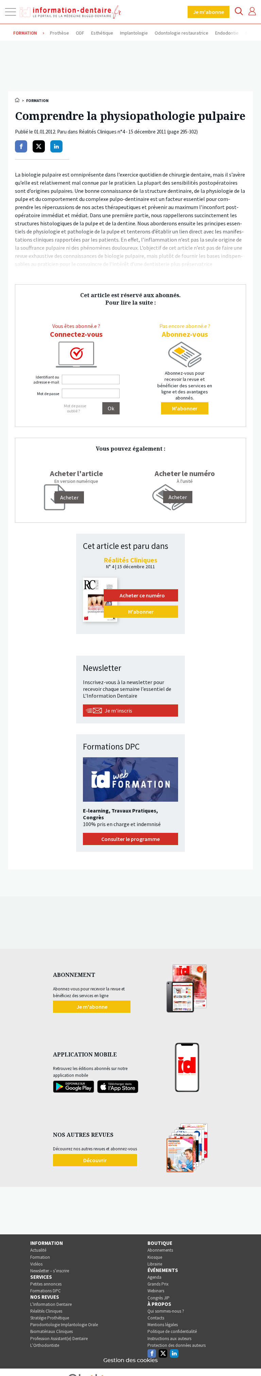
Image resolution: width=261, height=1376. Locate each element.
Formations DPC (45, 1291)
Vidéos (36, 1264)
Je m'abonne (208, 11)
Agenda (154, 1277)
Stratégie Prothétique (49, 1318)
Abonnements (160, 1250)
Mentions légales (162, 1325)
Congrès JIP (158, 1298)
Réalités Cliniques (46, 1311)
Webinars (155, 1291)
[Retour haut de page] (249, 1358)
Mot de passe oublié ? (75, 408)
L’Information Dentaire (51, 1304)
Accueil (17, 100)
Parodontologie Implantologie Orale (64, 1325)
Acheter (178, 497)
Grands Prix (158, 1284)
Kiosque (154, 1257)
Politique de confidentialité (172, 1331)
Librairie (154, 1264)
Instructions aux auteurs (169, 1338)
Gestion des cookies (130, 1360)
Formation (40, 1257)
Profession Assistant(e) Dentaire (59, 1338)
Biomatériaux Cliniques (51, 1331)
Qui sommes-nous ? (165, 1311)
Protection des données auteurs (176, 1345)
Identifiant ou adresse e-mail (46, 379)
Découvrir (95, 1160)
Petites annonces (46, 1284)
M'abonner (184, 408)
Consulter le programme (130, 839)
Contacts (155, 1318)
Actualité (38, 1250)
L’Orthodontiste (44, 1345)
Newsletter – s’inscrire (49, 1271)
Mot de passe (48, 393)
